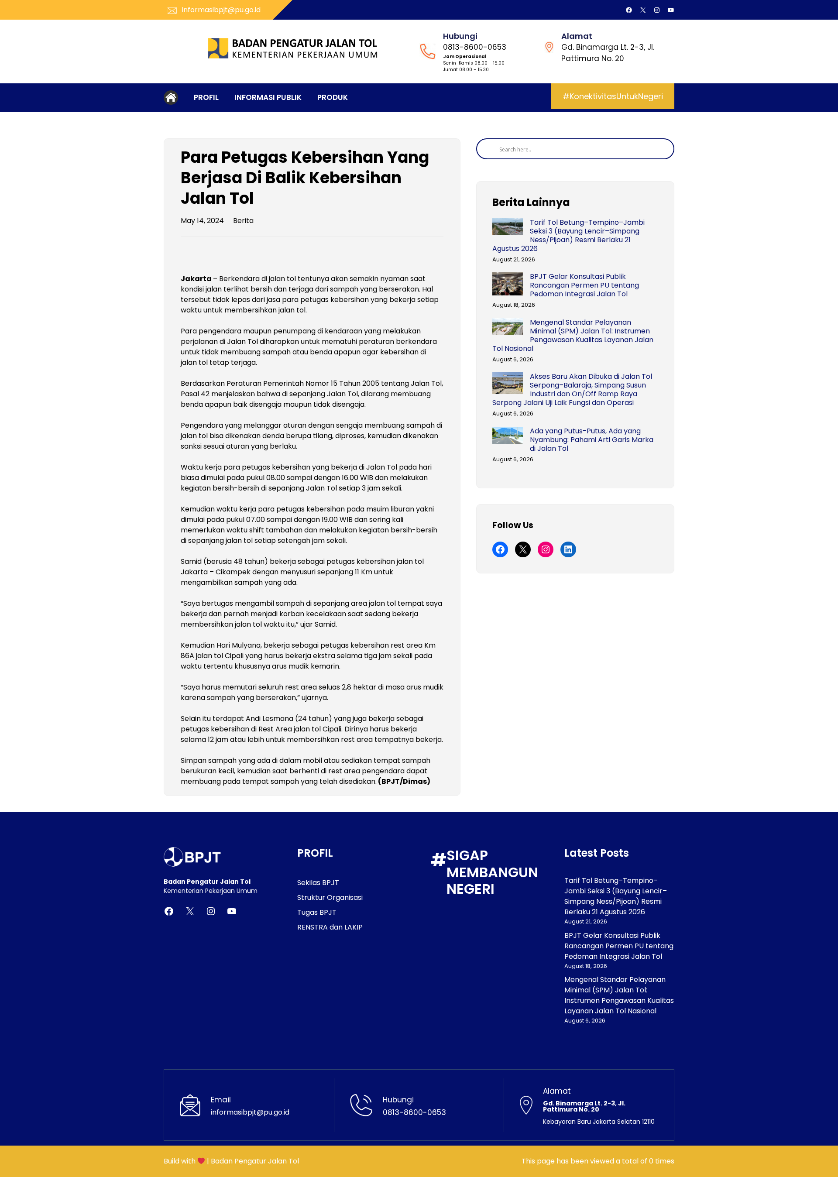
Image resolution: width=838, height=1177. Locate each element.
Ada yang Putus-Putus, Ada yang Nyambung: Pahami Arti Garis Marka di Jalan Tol (591, 440)
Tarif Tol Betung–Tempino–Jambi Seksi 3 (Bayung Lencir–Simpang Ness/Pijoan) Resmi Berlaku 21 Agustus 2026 (568, 235)
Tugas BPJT (317, 912)
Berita (243, 221)
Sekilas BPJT (318, 883)
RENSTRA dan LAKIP (330, 927)
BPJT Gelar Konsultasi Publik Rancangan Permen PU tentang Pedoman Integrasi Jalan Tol (584, 285)
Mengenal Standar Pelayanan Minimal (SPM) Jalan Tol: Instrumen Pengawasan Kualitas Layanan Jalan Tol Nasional (572, 335)
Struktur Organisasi (330, 897)
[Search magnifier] (487, 149)
